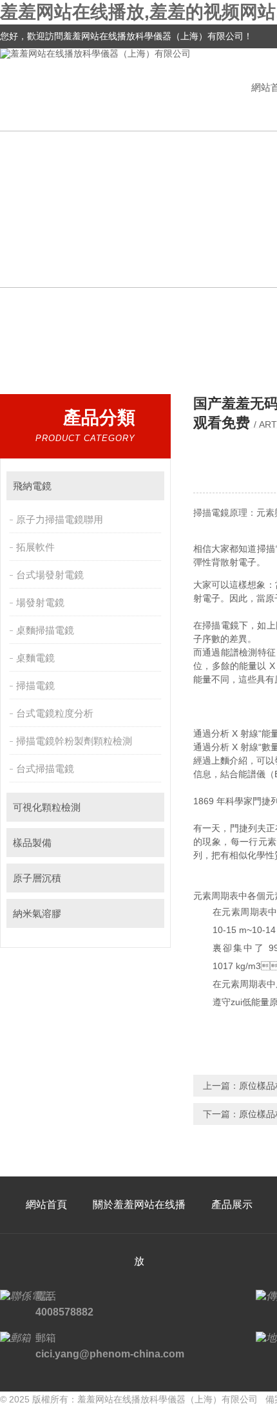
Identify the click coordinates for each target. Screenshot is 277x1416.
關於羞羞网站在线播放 (139, 1233)
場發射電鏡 (40, 602)
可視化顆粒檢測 (47, 807)
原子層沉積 (37, 878)
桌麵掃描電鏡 (45, 630)
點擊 (148, 485)
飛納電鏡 (32, 485)
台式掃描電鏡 (45, 768)
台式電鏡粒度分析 (54, 713)
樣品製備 (32, 842)
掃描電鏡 (35, 685)
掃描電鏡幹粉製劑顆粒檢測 (74, 740)
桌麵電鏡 (35, 657)
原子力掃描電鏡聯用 (59, 519)
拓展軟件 (35, 547)
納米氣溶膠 (37, 913)
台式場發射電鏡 (50, 574)
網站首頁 (46, 1204)
